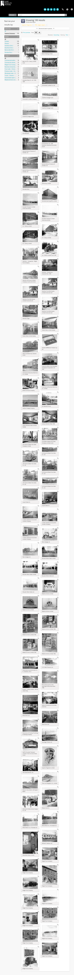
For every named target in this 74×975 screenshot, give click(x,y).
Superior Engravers (10, 33)
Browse (12, 15)
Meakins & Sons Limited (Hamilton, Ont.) (15, 80)
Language (67, 9)
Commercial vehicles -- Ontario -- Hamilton (16, 62)
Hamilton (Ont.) (9, 45)
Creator (8, 28)
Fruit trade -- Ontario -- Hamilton (13, 69)
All (5, 31)
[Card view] (36, 32)
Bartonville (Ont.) (9, 50)
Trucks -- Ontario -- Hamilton (12, 75)
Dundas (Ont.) (8, 52)
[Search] (66, 15)
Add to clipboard (38, 40)
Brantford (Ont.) (9, 48)
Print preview (26, 32)
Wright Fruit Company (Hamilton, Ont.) (15, 64)
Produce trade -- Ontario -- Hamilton (14, 71)
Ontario (7, 43)
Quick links (71, 9)
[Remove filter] (32, 25)
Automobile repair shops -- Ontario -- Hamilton (17, 77)
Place (7, 36)
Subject (7, 55)
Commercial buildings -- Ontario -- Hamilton (16, 60)
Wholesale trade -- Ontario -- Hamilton (15, 73)
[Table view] (39, 32)
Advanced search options (45, 28)
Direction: (50, 35)
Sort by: (63, 35)
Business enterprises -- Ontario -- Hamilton (16, 67)
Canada (7, 41)
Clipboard (62, 9)
